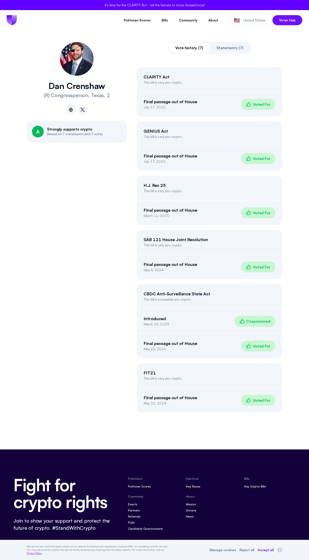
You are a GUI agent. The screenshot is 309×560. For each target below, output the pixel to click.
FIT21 (150, 372)
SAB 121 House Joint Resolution (176, 239)
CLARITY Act (156, 76)
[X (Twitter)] (83, 110)
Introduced (155, 318)
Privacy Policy (34, 553)
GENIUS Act (156, 131)
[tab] (189, 48)
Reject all (246, 550)
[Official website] (71, 110)
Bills (165, 20)
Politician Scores (137, 20)
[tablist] (209, 48)
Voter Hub (287, 20)
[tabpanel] (209, 239)
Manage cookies (223, 550)
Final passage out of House (170, 101)
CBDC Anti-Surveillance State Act (177, 293)
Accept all (266, 550)
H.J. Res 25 (155, 185)
